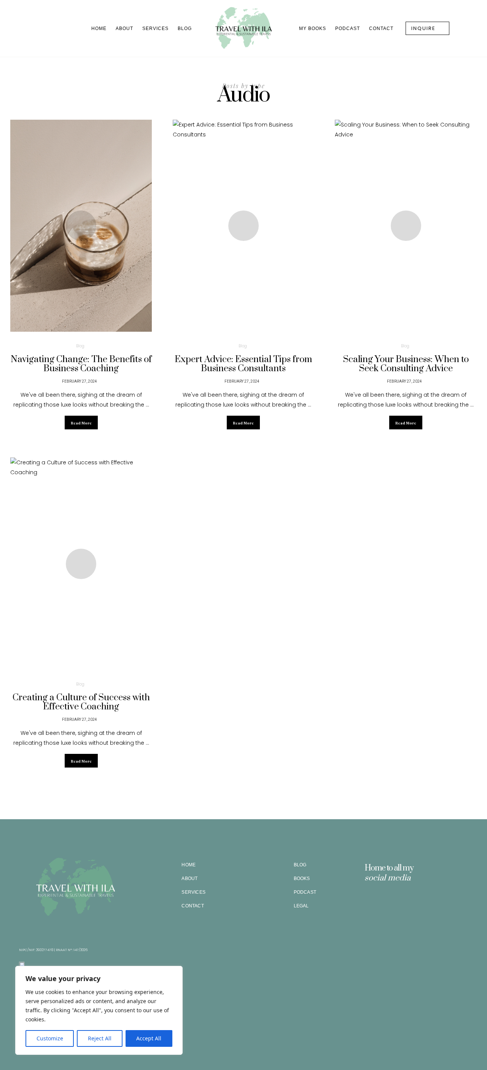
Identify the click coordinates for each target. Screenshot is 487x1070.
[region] (99, 1010)
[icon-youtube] (403, 900)
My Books (312, 28)
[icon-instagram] (369, 900)
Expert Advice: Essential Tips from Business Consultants (243, 364)
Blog (185, 28)
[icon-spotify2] (392, 900)
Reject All (99, 1038)
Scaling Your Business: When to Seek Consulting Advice (406, 364)
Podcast (347, 28)
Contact (381, 28)
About (124, 28)
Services (155, 28)
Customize (50, 1038)
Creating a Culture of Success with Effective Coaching (81, 702)
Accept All (148, 1038)
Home (99, 28)
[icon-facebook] (381, 900)
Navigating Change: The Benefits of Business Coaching (81, 364)
